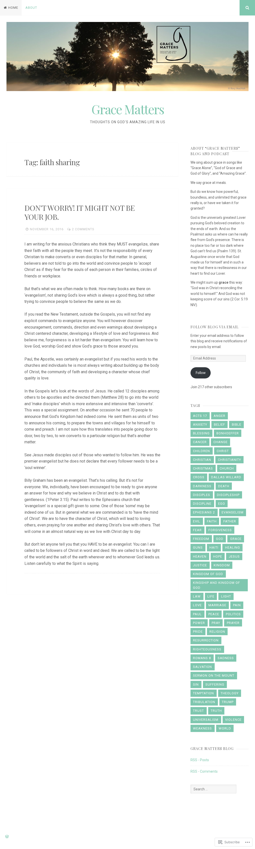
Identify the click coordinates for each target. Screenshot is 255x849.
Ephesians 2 (204, 512)
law (197, 596)
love (197, 605)
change (220, 442)
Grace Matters (127, 109)
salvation (202, 667)
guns (198, 547)
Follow (201, 373)
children (201, 451)
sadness (226, 658)
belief (219, 424)
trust (198, 711)
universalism (205, 720)
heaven (199, 556)
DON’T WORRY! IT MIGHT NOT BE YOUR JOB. (79, 212)
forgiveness (220, 530)
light (226, 596)
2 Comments (83, 229)
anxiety (200, 424)
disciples (201, 495)
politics (233, 614)
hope (217, 556)
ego (221, 503)
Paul (197, 614)
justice (200, 565)
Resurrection (206, 640)
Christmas (203, 468)
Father (229, 521)
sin (196, 684)
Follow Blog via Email (215, 327)
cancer (200, 442)
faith (212, 521)
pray (216, 623)
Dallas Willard (226, 477)
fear (197, 530)
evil (196, 521)
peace (213, 614)
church (227, 468)
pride (198, 631)
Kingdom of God (208, 574)
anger (219, 416)
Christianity (229, 460)
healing (232, 547)
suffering (214, 684)
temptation (203, 693)
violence (233, 720)
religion (217, 631)
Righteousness (207, 649)
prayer (233, 623)
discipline (202, 503)
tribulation (204, 702)
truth (216, 711)
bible (236, 424)
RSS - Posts (200, 760)
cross (198, 477)
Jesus (234, 556)
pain (237, 605)
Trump (228, 702)
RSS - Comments (204, 771)
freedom (201, 539)
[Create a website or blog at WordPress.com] (7, 837)
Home (13, 7)
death (223, 486)
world (225, 728)
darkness (202, 486)
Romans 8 (202, 658)
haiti (213, 547)
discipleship (228, 495)
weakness (202, 728)
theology (230, 693)
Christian (202, 460)
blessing (201, 433)
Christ (223, 451)
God (219, 539)
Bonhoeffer (227, 433)
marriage (217, 605)
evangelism (233, 512)
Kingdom (222, 565)
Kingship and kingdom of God (216, 585)
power (199, 623)
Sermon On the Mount (213, 675)
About (31, 7)
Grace (236, 539)
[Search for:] (213, 789)
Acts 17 (200, 416)
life (210, 596)
